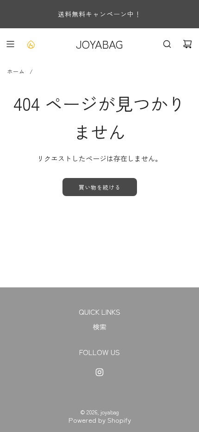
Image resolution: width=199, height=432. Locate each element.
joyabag (99, 44)
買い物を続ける (100, 187)
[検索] (167, 44)
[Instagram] (99, 372)
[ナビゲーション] (10, 44)
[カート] (187, 44)
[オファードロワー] (30, 44)
